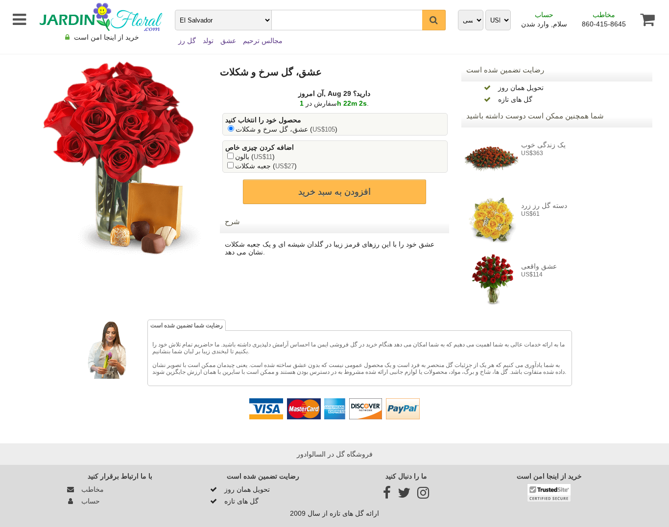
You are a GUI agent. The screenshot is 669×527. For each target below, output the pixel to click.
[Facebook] (387, 495)
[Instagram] (423, 495)
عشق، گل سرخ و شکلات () (286, 129)
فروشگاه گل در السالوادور (335, 454)
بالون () (255, 156)
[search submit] (434, 20)
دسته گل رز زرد (544, 205)
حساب (544, 15)
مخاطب (604, 15)
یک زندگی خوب (543, 145)
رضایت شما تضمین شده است (186, 325)
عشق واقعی (539, 266)
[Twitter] (404, 495)
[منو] (16, 19)
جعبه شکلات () (266, 166)
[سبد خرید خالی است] (642, 19)
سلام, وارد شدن (544, 24)
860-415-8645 (604, 24)
